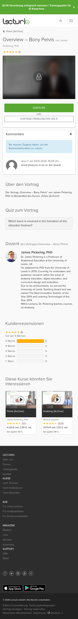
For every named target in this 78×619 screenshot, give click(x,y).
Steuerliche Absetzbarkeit (17, 612)
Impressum (39, 612)
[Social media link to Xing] (31, 573)
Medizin (7, 530)
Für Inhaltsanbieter (13, 511)
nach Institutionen (13, 487)
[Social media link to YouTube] (24, 573)
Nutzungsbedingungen (42, 605)
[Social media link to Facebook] (5, 573)
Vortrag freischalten (39, 118)
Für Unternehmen (13, 506)
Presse (7, 464)
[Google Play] (34, 588)
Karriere (7, 539)
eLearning (8, 544)
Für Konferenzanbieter (15, 516)
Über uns (8, 459)
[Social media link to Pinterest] (18, 573)
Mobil (6, 558)
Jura (5, 534)
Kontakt (7, 474)
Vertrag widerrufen (34, 609)
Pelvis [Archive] (14, 31)
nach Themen (10, 483)
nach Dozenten (11, 492)
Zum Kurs (39, 107)
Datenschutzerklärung (15, 605)
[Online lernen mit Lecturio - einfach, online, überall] (16, 20)
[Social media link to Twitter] (11, 573)
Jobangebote (10, 469)
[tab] (39, 223)
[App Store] (13, 588)
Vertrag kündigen (12, 609)
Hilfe (5, 553)
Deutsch (55, 612)
